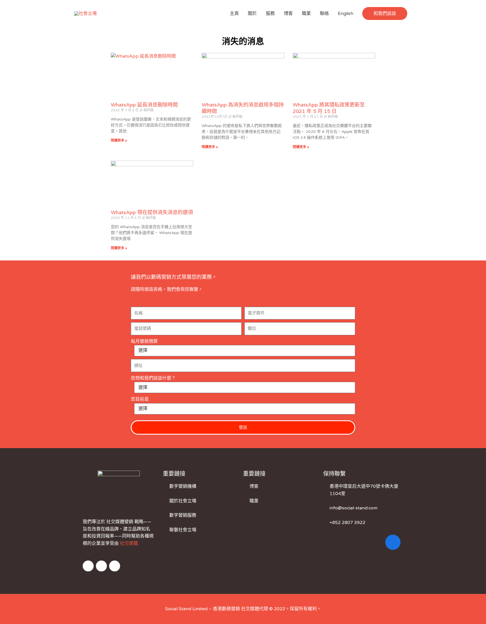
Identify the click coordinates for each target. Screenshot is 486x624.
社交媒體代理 (254, 609)
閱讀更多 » (119, 140)
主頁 (234, 13)
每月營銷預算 (144, 341)
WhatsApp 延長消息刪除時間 (144, 105)
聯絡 (324, 13)
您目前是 (140, 399)
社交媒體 (129, 543)
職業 (306, 13)
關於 (252, 13)
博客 (288, 13)
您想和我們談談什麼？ (153, 378)
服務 (270, 13)
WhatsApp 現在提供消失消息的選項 (152, 212)
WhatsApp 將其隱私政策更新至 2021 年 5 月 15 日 (329, 108)
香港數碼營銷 (226, 609)
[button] (384, 13)
